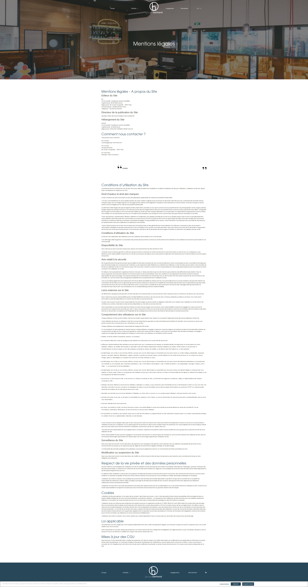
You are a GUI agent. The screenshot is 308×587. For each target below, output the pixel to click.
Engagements (170, 8)
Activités (133, 8)
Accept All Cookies (248, 584)
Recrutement (184, 8)
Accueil (103, 23)
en (200, 8)
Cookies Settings (224, 584)
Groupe (112, 8)
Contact (125, 168)
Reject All (235, 584)
